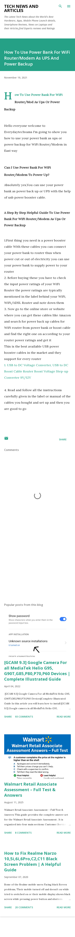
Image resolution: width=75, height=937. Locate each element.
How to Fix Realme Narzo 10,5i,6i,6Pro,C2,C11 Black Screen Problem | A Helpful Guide (32, 861)
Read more (64, 716)
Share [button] (63, 439)
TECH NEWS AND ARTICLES (21, 8)
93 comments (24, 716)
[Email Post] (6, 439)
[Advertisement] (37, 567)
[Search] (60, 6)
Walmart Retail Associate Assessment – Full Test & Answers (30, 789)
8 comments (23, 832)
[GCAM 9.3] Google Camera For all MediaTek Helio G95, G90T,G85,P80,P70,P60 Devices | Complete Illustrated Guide (37, 670)
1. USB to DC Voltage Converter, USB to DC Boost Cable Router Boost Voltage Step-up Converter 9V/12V (36, 371)
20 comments (24, 907)
